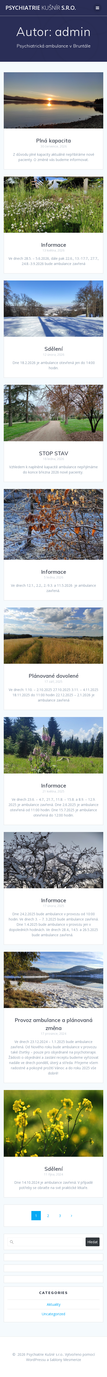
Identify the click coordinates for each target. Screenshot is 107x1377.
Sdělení (54, 349)
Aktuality (53, 1304)
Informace (53, 245)
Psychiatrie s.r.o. (40, 7)
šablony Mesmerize (65, 1359)
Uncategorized (53, 1314)
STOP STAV (53, 453)
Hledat (92, 1242)
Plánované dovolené (54, 675)
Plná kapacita (53, 140)
